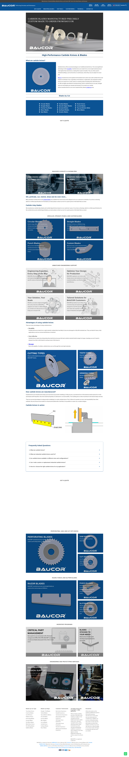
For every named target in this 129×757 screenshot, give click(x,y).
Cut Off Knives (29, 714)
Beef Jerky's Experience (61, 711)
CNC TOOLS (60, 9)
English (117, 5)
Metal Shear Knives (30, 724)
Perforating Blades (30, 718)
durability (69, 68)
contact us (88, 87)
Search (123, 5)
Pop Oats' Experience (60, 726)
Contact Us (69, 742)
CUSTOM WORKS (70, 9)
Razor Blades (45, 110)
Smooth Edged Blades (65, 106)
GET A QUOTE (37, 9)
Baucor (60, 77)
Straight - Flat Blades (45, 711)
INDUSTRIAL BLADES (48, 9)
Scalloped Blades (64, 110)
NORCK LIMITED (43, 745)
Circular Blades (45, 104)
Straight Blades (45, 106)
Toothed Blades (63, 104)
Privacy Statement (52, 747)
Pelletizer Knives (29, 716)
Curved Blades (81, 106)
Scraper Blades (29, 720)
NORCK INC (54, 742)
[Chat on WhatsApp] (125, 754)
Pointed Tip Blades (46, 108)
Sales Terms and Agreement (62, 747)
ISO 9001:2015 (78, 747)
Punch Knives (81, 104)
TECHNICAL (80, 9)
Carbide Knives (44, 724)
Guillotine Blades (29, 727)
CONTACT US (89, 9)
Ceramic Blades (63, 112)
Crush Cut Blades (29, 712)
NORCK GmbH (42, 744)
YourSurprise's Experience (61, 714)
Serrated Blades (63, 108)
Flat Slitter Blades (30, 722)
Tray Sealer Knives (30, 711)
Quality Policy (71, 747)
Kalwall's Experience (60, 712)
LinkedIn (90, 742)
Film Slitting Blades (30, 726)
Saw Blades (44, 112)
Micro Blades (81, 110)
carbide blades (47, 199)
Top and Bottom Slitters (46, 714)
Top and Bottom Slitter (83, 108)
